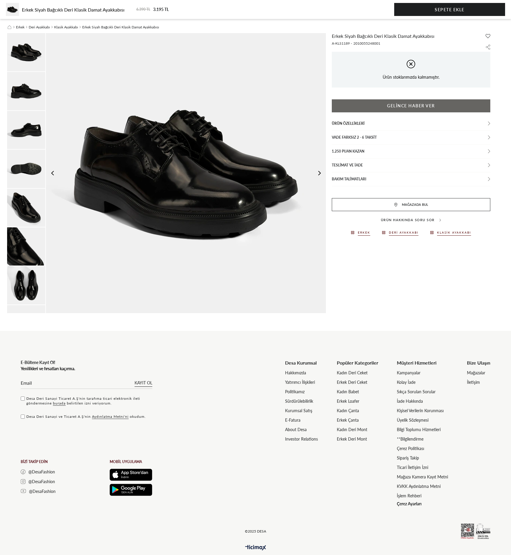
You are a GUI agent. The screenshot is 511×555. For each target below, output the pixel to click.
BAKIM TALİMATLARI (349, 179)
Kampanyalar (409, 372)
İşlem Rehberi (409, 495)
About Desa (296, 429)
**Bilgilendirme (410, 438)
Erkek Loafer (348, 401)
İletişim (473, 382)
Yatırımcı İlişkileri (300, 382)
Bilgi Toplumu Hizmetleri (419, 429)
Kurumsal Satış (298, 410)
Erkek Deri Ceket (352, 382)
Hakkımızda (295, 372)
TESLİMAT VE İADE (347, 165)
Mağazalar (476, 372)
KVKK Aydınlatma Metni (419, 486)
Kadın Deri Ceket (352, 372)
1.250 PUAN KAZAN (348, 151)
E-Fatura (292, 420)
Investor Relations (301, 438)
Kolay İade (406, 382)
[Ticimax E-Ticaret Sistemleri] (255, 548)
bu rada (59, 403)
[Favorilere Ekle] (488, 36)
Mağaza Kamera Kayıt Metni (422, 476)
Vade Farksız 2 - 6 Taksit (354, 137)
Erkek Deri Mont (352, 438)
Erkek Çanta (348, 420)
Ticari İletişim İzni (412, 467)
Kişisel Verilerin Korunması (420, 410)
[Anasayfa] (9, 27)
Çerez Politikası (410, 448)
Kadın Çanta (348, 410)
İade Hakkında (410, 401)
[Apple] (131, 475)
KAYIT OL (143, 382)
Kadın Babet (348, 391)
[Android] (131, 490)
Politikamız (295, 391)
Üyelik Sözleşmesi (412, 420)
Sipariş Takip (408, 457)
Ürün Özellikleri (348, 123)
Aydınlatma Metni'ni (110, 416)
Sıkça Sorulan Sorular (416, 391)
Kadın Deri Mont (352, 429)
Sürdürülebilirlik (299, 401)
